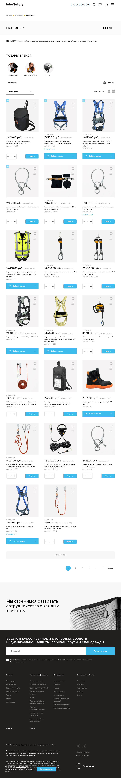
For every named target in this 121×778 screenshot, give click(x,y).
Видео (32, 697)
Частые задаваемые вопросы (37, 693)
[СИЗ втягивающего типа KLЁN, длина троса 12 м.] (98, 324)
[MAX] (88, 4)
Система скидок (59, 695)
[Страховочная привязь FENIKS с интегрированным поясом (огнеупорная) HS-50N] (60, 324)
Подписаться (100, 651)
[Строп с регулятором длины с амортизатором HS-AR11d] (60, 514)
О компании (81, 681)
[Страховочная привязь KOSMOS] (22, 324)
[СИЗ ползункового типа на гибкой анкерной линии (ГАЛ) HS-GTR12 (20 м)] (22, 388)
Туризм (8, 695)
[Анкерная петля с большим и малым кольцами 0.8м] (98, 450)
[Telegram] (83, 4)
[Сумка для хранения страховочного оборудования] (22, 129)
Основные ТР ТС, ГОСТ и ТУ (39, 688)
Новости (80, 691)
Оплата (56, 688)
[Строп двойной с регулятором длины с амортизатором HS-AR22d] (22, 450)
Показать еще (61, 555)
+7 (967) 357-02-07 (82, 755)
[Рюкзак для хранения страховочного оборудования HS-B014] (60, 388)
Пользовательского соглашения (17, 662)
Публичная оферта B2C (62, 708)
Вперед (110, 568)
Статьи (79, 695)
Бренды (9, 728)
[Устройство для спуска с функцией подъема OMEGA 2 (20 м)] (60, 450)
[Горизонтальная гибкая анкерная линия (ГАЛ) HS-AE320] (60, 195)
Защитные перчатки (13, 688)
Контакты (80, 684)
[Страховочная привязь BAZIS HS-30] (22, 514)
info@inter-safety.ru (83, 752)
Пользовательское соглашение (36, 714)
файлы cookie (21, 767)
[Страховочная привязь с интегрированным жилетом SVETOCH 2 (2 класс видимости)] (22, 260)
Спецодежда (10, 681)
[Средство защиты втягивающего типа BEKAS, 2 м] (60, 260)
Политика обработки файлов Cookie (37, 720)
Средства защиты (12, 691)
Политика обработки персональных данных (37, 702)
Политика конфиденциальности (37, 708)
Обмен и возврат (59, 691)
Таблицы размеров (36, 681)
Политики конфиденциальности (83, 659)
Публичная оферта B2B (61, 705)
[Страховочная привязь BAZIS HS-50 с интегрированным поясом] (60, 129)
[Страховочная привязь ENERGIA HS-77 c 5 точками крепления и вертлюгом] (98, 129)
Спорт (8, 699)
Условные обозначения (38, 684)
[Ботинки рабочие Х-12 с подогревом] (98, 388)
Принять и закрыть (46, 769)
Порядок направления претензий (61, 700)
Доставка (57, 684)
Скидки (32, 728)
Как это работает (60, 681)
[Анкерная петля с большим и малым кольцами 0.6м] (98, 195)
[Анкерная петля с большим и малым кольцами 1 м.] (22, 195)
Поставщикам (82, 688)
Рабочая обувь (11, 684)
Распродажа (10, 702)
